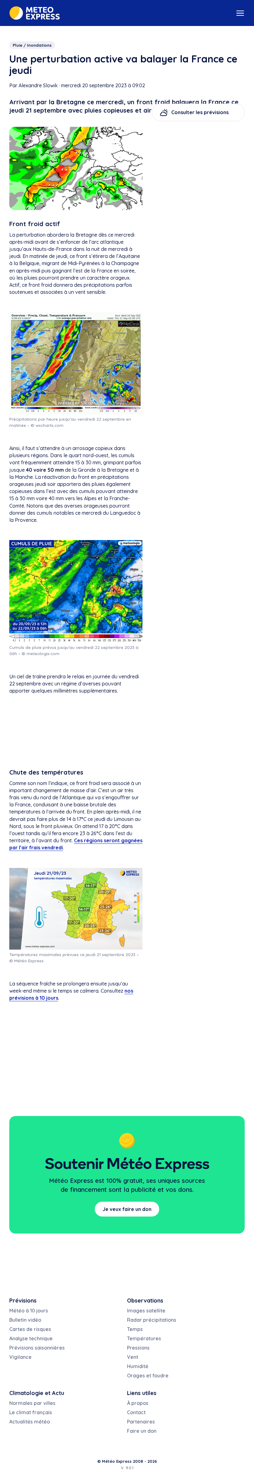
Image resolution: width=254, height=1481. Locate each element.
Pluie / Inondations (32, 45)
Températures (144, 1338)
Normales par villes (32, 1403)
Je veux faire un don (127, 1209)
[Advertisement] (75, 732)
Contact (136, 1412)
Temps (135, 1329)
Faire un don (141, 1431)
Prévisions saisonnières (37, 1348)
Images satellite (146, 1310)
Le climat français (30, 1412)
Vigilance (20, 1357)
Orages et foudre (148, 1375)
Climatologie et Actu (36, 1393)
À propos (137, 1403)
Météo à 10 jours (28, 1310)
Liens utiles (141, 1393)
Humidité (137, 1366)
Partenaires (141, 1422)
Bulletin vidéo (25, 1320)
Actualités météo (29, 1422)
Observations (145, 1300)
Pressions (138, 1348)
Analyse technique (31, 1338)
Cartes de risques (30, 1329)
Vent (132, 1357)
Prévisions (23, 1300)
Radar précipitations (151, 1320)
